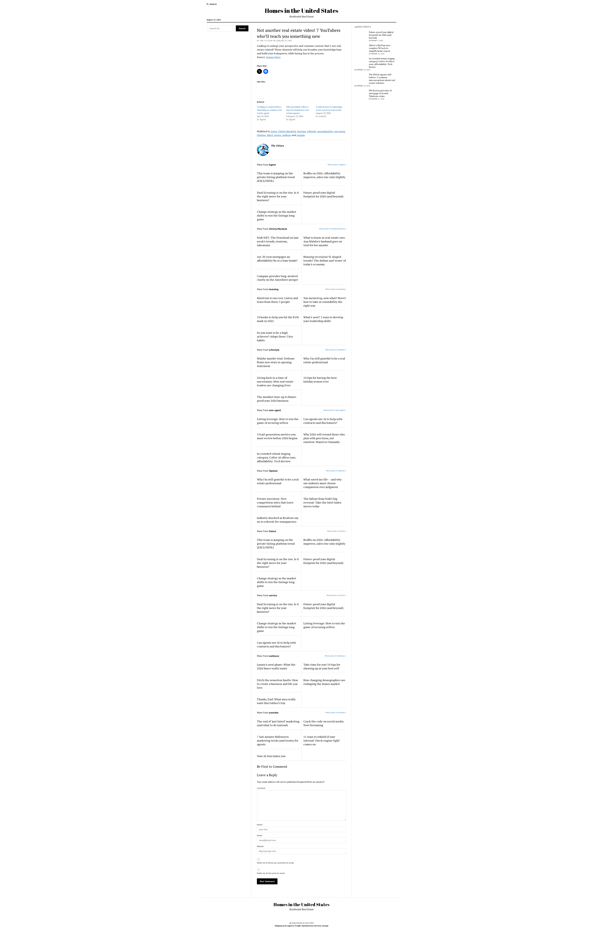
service (277, 135)
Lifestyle (311, 131)
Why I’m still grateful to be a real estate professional (324, 360)
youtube (301, 135)
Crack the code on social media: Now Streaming (323, 723)
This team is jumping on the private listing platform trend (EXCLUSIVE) (276, 177)
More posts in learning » (336, 289)
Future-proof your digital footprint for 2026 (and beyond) (323, 194)
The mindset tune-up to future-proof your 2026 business (277, 398)
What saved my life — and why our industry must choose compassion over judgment (322, 483)
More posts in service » (336, 595)
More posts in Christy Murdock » (332, 229)
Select (270, 135)
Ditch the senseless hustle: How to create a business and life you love (277, 683)
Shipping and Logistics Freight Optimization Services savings (301, 926)
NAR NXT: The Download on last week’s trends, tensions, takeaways (278, 241)
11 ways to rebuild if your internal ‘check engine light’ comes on (321, 740)
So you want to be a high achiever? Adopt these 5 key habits (275, 336)
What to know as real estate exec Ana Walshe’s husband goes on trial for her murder (324, 241)
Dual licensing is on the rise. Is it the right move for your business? (278, 196)
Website (260, 846)
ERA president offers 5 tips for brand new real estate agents (297, 110)
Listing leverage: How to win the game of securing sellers (278, 421)
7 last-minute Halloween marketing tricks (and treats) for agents (277, 740)
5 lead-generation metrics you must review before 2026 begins (277, 436)
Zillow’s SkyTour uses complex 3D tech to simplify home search (379, 48)
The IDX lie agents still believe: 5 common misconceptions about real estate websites (382, 78)
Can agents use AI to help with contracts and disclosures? (322, 421)
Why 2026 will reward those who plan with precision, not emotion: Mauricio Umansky (324, 438)
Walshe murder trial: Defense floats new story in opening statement (276, 362)
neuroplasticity (325, 131)
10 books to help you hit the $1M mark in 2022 (278, 319)
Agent (274, 131)
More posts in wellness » (335, 656)
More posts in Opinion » (336, 470)
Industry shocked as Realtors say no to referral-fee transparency (277, 519)
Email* (259, 835)
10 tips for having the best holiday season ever (320, 379)
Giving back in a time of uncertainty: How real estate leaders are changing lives (275, 381)
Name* (260, 824)
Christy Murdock (287, 131)
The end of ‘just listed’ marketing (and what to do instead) (278, 723)
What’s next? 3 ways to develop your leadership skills (323, 319)
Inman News (273, 57)
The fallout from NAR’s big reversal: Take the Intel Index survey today (322, 502)
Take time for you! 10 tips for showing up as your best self (321, 666)
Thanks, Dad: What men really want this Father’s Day (276, 701)
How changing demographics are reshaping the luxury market (324, 682)
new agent (339, 131)
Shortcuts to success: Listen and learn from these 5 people (277, 300)
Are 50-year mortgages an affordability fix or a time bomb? (277, 258)
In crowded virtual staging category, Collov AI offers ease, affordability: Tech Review (276, 457)
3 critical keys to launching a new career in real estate (329, 108)
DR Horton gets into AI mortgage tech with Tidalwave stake (380, 93)
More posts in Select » (336, 531)
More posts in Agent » (337, 164)
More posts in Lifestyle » (335, 349)
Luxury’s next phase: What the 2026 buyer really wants (276, 666)
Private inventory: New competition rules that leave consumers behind (275, 502)
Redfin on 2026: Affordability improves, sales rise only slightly (324, 175)
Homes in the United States (301, 11)
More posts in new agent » (335, 410)
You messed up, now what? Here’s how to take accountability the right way (324, 301)
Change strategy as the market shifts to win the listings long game (276, 215)
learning (301, 131)
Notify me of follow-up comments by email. (275, 863)
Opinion (261, 135)
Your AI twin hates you (271, 756)
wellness (286, 135)
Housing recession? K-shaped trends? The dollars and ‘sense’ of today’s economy (324, 260)
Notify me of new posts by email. (271, 873)
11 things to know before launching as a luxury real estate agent (269, 110)
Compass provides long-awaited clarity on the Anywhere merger (277, 278)
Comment (261, 788)
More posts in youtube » (336, 712)
